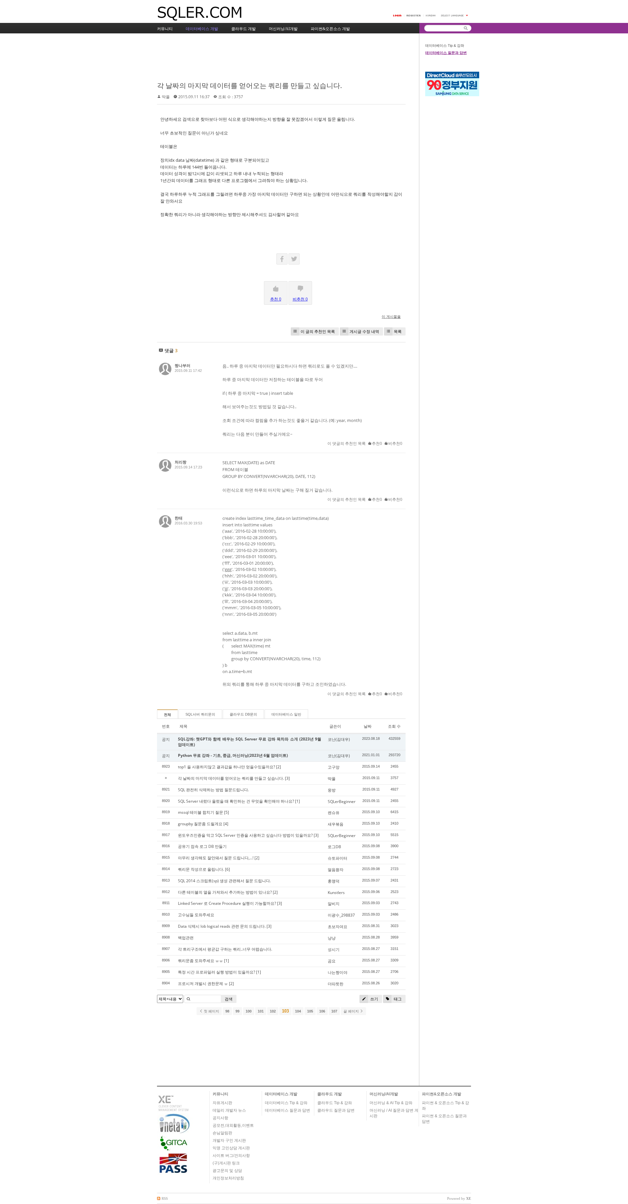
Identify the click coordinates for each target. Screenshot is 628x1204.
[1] (297, 801)
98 (227, 1011)
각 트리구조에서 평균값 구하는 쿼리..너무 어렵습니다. (225, 949)
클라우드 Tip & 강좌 (334, 1103)
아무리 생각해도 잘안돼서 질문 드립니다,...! (215, 858)
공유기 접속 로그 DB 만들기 (202, 846)
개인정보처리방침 (228, 1178)
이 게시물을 (391, 316)
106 (322, 1011)
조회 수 (394, 726)
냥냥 (332, 938)
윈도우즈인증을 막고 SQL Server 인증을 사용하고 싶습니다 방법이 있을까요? (245, 835)
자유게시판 (222, 1103)
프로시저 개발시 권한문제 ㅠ (203, 983)
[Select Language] (454, 15)
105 (310, 1011)
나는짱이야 (337, 972)
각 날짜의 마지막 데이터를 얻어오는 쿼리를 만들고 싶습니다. (249, 85)
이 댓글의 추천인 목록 (346, 443)
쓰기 (373, 999)
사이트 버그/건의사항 (231, 1155)
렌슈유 (334, 812)
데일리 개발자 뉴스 (229, 1110)
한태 (179, 518)
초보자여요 (337, 926)
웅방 (332, 790)
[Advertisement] (276, 58)
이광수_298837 (341, 915)
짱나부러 (182, 365)
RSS (165, 1198)
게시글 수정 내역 (364, 331)
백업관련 (186, 937)
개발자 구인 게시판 (229, 1140)
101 (261, 1011)
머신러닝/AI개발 (384, 1094)
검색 (229, 999)
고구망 (334, 767)
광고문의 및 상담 (227, 1170)
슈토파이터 (337, 858)
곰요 (332, 961)
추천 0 (275, 299)
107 (334, 1011)
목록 (398, 331)
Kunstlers (336, 892)
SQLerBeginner (342, 801)
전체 (167, 715)
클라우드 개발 (329, 1094)
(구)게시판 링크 (226, 1163)
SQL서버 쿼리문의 (200, 714)
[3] (287, 778)
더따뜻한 (335, 984)
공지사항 (220, 1118)
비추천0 (395, 443)
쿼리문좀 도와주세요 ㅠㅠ (200, 960)
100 (249, 1011)
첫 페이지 (211, 1011)
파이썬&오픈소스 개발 (441, 1094)
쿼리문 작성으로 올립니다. (201, 869)
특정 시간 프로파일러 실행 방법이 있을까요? (216, 972)
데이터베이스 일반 (286, 714)
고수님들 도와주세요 (196, 915)
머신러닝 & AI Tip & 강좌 (391, 1103)
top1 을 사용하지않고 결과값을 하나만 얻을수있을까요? (226, 767)
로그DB (334, 846)
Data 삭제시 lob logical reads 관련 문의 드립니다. (222, 926)
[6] (227, 869)
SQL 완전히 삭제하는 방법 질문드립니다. (213, 790)
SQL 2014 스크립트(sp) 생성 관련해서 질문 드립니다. (224, 881)
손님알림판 (222, 1133)
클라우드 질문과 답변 (336, 1110)
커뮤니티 (220, 1094)
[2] (278, 767)
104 (298, 1011)
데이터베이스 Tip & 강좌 (444, 45)
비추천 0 (300, 299)
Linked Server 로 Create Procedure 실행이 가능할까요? (227, 903)
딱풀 (166, 97)
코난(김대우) (339, 739)
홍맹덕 (334, 881)
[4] (225, 824)
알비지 (334, 903)
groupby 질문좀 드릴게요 (200, 824)
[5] (226, 812)
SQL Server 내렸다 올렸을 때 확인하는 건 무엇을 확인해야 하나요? (236, 801)
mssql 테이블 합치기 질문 (200, 812)
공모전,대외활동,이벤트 (233, 1125)
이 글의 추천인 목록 (318, 331)
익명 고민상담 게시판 (231, 1148)
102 (273, 1011)
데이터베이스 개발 (281, 1094)
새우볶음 (335, 824)
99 (237, 1011)
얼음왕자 (335, 869)
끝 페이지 (351, 1011)
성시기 (334, 949)
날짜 (368, 726)
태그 (397, 999)
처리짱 (180, 462)
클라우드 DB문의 (243, 714)
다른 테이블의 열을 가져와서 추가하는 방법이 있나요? (225, 892)
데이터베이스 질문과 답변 (446, 53)
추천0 (377, 443)
